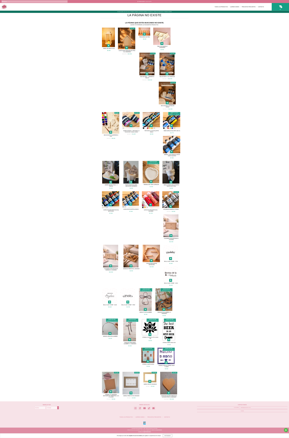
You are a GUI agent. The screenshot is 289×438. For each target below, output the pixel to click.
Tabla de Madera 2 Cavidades (162, 47)
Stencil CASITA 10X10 (148, 364)
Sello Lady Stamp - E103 (110, 304)
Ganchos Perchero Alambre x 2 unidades (130, 343)
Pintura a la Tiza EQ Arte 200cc (152, 131)
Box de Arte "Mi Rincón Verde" (167, 106)
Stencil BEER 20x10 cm (169, 342)
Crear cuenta (142, 1)
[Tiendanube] (144, 432)
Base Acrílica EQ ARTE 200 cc (172, 130)
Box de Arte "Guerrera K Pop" (111, 135)
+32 (154, 128)
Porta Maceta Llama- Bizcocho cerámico (131, 185)
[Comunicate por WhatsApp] (286, 430)
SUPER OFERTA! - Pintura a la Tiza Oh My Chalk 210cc (131, 131)
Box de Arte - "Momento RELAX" (147, 77)
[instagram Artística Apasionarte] (135, 408)
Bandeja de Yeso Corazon (151, 184)
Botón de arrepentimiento (157, 429)
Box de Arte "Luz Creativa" (167, 76)
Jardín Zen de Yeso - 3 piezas (111, 185)
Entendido (167, 435)
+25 (174, 128)
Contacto (261, 6)
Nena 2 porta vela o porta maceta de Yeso (171, 185)
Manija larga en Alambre (110, 336)
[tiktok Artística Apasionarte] (149, 408)
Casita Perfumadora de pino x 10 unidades (127, 51)
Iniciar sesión (148, 1)
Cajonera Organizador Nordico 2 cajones (111, 269)
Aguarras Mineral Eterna (171, 209)
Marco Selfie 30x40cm (150, 384)
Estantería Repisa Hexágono (151, 264)
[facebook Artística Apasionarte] (140, 408)
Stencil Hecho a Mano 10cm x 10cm (166, 366)
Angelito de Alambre (146, 312)
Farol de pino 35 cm (109, 48)
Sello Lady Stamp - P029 (128, 304)
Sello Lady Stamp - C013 (171, 283)
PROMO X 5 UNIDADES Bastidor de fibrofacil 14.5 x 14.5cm (111, 396)
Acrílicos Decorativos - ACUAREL (151, 210)
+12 (123, 128)
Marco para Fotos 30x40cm (131, 395)
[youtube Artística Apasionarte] (144, 408)
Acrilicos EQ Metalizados (131, 209)
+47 (107, 207)
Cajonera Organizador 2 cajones (171, 239)
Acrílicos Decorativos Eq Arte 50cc (111, 210)
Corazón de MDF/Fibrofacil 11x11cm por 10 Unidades (169, 396)
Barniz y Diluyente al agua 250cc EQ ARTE (172, 155)
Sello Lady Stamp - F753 (171, 261)
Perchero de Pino (144, 37)
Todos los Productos (221, 6)
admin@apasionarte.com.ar (246, 407)
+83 (147, 207)
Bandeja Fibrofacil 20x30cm (131, 268)
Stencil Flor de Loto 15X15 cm (150, 338)
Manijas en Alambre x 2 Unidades (164, 313)
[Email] (153, 408)
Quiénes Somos (234, 6)
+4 (125, 206)
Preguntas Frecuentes (248, 6)
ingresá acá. (148, 429)
